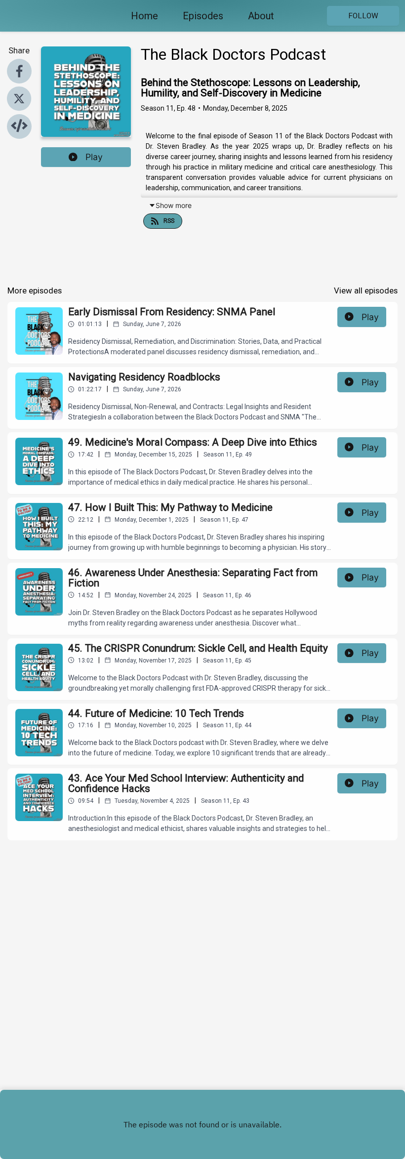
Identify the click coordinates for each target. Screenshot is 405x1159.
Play (94, 157)
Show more (174, 205)
